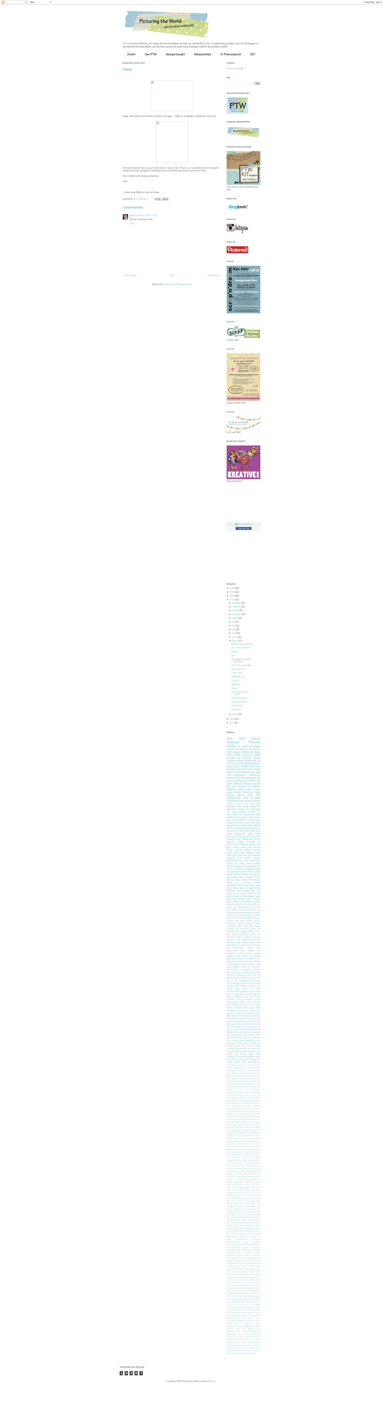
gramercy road (246, 994)
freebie (229, 1239)
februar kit (252, 893)
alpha (229, 1084)
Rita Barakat (248, 1174)
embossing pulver (235, 923)
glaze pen (230, 1100)
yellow (238, 1353)
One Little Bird (245, 1076)
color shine (240, 921)
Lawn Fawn (253, 789)
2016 (232, 588)
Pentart (239, 1078)
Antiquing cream (234, 953)
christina (243, 986)
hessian (248, 1252)
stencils (241, 1010)
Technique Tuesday (252, 918)
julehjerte (237, 1111)
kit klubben (254, 786)
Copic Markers (254, 825)
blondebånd (231, 1206)
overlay (252, 1005)
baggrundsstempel (245, 772)
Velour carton (244, 1187)
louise (257, 749)
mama (258, 1271)
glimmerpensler (255, 1244)
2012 (232, 719)
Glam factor (256, 1155)
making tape (231, 1116)
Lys (232, 1163)
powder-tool (251, 1299)
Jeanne (244, 847)
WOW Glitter (245, 1190)
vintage (257, 1348)
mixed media (233, 901)
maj (234, 629)
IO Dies (251, 1157)
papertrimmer (232, 951)
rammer (246, 1125)
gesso (248, 800)
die (259, 812)
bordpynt (247, 1206)
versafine (257, 1135)
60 (259, 1144)
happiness (230, 1252)
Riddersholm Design (251, 839)
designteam (232, 885)
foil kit (234, 1233)
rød (228, 1309)
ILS (254, 915)
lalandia (257, 1266)
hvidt (228, 1258)
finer (258, 1095)
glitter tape (248, 964)
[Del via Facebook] (164, 199)
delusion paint (247, 1220)
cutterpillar (230, 1092)
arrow (228, 1198)
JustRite (242, 812)
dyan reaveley (249, 1035)
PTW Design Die (248, 978)
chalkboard (231, 964)
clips (235, 899)
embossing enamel (240, 1038)
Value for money (233, 1187)
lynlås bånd (245, 1002)
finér (258, 942)
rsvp (248, 1307)
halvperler (231, 858)
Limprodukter (252, 1160)
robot (236, 1307)
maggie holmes (238, 877)
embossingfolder (254, 1092)
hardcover (240, 1252)
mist (229, 775)
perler (258, 1293)
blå (234, 893)
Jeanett (257, 1157)
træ (259, 1339)
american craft (233, 940)
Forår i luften (236, 673)
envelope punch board (235, 1095)
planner (236, 970)
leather (229, 1269)
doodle (252, 942)
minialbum (256, 967)
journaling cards (234, 926)
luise (228, 1271)
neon (238, 1119)
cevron (236, 986)
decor (238, 1220)
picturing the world (234, 912)
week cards (246, 1141)
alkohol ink (247, 1081)
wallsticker (238, 1350)
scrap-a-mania (249, 1008)
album (254, 1027)
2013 (232, 599)
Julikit (249, 904)
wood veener (254, 834)
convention (253, 1087)
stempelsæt (255, 1059)
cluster (258, 1212)
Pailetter (242, 1171)
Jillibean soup (235, 789)
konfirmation (239, 948)
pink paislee (243, 806)
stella (233, 1133)
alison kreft (230, 1195)
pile (258, 1051)
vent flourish (249, 1348)
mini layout (243, 1005)
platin (251, 1296)
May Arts (256, 1021)
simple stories (235, 795)
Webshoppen (202, 54)
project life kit (254, 866)
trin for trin (253, 1339)
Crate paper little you (234, 1152)
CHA (240, 915)
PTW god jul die (232, 1171)
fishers (229, 1097)
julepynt (247, 1043)
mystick (239, 1288)
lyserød (236, 967)
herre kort (231, 1105)
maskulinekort (255, 1274)
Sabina (230, 772)
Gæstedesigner (233, 872)
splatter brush (245, 1130)
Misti (233, 961)
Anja (258, 804)
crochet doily (233, 989)
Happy (234, 688)
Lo (236, 769)
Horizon (244, 1157)
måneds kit (244, 844)
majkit (258, 1114)
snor (240, 1315)
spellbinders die (232, 1320)
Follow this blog (243, 528)
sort (237, 931)
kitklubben (231, 806)
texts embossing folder (246, 1331)
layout (231, 746)
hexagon (257, 1252)
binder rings (255, 1203)
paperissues (256, 1290)
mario (233, 1274)
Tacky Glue (237, 855)
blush (241, 1206)
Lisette (256, 769)
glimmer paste (233, 994)
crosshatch (247, 1217)
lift (239, 1269)
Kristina (247, 1073)
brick (258, 1084)
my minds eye (245, 746)
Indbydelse (241, 975)
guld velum (240, 1040)
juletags (254, 1043)
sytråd (257, 853)
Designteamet (175, 54)
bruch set (236, 1209)
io (243, 1261)
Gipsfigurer (248, 1155)
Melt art (244, 1165)
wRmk (233, 1350)
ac (241, 1081)
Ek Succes (256, 1018)
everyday (252, 1038)
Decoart (245, 1152)
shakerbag (248, 1309)
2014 (232, 596)
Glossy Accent (233, 836)
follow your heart (244, 1233)
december (236, 603)
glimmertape (240, 834)
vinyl (253, 972)
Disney (234, 1070)
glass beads (255, 991)
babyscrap (241, 1201)
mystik (229, 970)
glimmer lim (238, 1100)
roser (251, 1054)
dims (236, 1092)
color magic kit (232, 1214)
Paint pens (231, 1078)
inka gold (231, 825)
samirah (232, 1309)
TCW (233, 1184)
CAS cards (236, 709)
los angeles (251, 1114)
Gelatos (231, 778)
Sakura (239, 1024)
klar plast (253, 1263)
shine (254, 1309)
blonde (250, 1084)
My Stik (253, 1168)
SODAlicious (233, 798)
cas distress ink (243, 1087)
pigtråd (246, 1296)
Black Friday (236, 1149)
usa (258, 951)
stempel (250, 853)
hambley (257, 1250)
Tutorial (257, 872)
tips (257, 1334)
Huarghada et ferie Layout (239, 693)
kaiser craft (255, 910)
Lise (228, 1163)
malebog (252, 1271)
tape (240, 1133)
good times (249, 1247)
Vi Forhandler (230, 54)
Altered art (231, 975)
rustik (258, 1307)
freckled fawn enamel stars (249, 1236)
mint (258, 948)
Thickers (254, 742)
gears (245, 1242)
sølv (254, 836)
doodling (230, 1225)
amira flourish (239, 1195)
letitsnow (235, 1269)
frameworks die (232, 1236)
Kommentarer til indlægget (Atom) (177, 284)
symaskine (246, 972)
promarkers (242, 1301)
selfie (258, 1008)
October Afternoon (250, 766)
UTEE (229, 983)
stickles (230, 869)
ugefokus (238, 1135)
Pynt (258, 1078)
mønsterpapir (231, 1119)
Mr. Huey (239, 863)
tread (231, 1339)
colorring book (243, 1214)
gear (233, 1040)
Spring (246, 1179)
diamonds (230, 1222)
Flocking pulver (239, 1155)
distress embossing (241, 1222)
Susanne (247, 755)
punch (247, 858)
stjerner (249, 877)
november (236, 607)
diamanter (256, 1220)
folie (228, 1040)
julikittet (230, 1046)
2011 (232, 723)
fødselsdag (249, 885)
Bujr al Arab (256, 1149)
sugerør (244, 931)
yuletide (243, 1353)
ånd (248, 1353)
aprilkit (247, 850)
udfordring (238, 869)
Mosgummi (231, 1024)
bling (245, 828)
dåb (235, 1225)
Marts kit (237, 978)
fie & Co (137, 199)
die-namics (253, 828)
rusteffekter (238, 1008)
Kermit (237, 1160)
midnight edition (242, 1116)
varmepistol (230, 1348)
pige (241, 1296)
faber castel (232, 910)
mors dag (252, 1116)
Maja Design (231, 1076)
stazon (229, 1133)
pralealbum (234, 1301)
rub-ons (253, 1307)
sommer (256, 901)
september (237, 614)
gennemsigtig (255, 1242)
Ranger (257, 980)
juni (234, 626)
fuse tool (243, 1097)
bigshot (246, 1203)
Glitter (257, 755)
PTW (258, 1168)
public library (251, 1301)
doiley (240, 885)
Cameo (230, 863)
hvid (239, 999)
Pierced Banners (249, 1078)
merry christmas (249, 1280)
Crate (253, 934)
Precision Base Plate (253, 1171)
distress (245, 942)
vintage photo (232, 1138)
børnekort (233, 1087)
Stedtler (229, 1182)
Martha (229, 1165)
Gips (239, 839)
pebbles (238, 1293)
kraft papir (248, 926)
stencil (239, 760)
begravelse (238, 1203)
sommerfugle (231, 1130)
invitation (246, 1108)
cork (258, 986)
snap (245, 1312)
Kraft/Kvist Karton (237, 1073)
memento (256, 899)
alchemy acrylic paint (253, 1193)
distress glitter (243, 1092)
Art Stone (247, 1065)
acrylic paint (246, 1027)
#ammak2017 (231, 1144)
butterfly (230, 1032)
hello (258, 997)
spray (241, 1059)
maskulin (256, 1002)
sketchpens (239, 1312)
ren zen (248, 1304)
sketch (232, 1312)
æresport (253, 1353)
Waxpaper (230, 1193)
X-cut (246, 804)
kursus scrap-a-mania (234, 1266)
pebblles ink (246, 1293)
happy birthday (247, 1103)
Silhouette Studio (233, 1081)
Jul (258, 760)
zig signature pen (252, 888)
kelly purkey (256, 1111)
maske (229, 814)
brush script (246, 1209)
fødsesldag (256, 1239)
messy (235, 1282)
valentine (243, 1345)
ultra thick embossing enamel (249, 1342)
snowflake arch (247, 1315)
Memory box (246, 749)
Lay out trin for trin (239, 702)
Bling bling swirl (246, 1149)
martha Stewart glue (243, 1274)
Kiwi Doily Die (253, 975)
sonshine (236, 1318)
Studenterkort (238, 1182)
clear (253, 1212)
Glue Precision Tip (234, 1157)
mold (243, 901)
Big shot (231, 786)
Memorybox (249, 814)
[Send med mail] (155, 199)
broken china (255, 1206)
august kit (239, 961)
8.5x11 (229, 1146)
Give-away (247, 1070)
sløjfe (243, 951)
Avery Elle (242, 904)
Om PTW (151, 54)
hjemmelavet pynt (244, 1105)
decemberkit (231, 1220)
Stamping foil (255, 1179)
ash (228, 1201)
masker (235, 888)
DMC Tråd (231, 1016)
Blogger (212, 1381)
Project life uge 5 (238, 698)
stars (247, 1059)
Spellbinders (243, 907)
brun (228, 1087)
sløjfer (257, 1057)
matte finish (242, 1277)
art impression (255, 1198)
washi (252, 844)
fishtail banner (244, 910)
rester (258, 1125)
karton (257, 820)
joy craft (251, 1261)
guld (258, 772)
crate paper (255, 823)
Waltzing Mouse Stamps (242, 983)
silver (258, 1309)
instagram (251, 1258)
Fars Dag (240, 1070)
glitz (254, 1100)
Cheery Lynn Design (250, 956)
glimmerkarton (247, 1100)
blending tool (249, 961)
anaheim (248, 1195)
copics (250, 1032)
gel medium (251, 1097)
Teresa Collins (234, 763)
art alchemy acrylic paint (241, 1198)
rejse (242, 1304)
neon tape (243, 1119)
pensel (254, 1051)
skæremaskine (249, 1057)
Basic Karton (255, 1065)
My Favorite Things (248, 758)
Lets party (243, 1160)
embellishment (248, 1225)
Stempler (242, 786)
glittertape (251, 778)
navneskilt (246, 1288)
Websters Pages (235, 842)
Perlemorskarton (246, 980)
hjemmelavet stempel (234, 1255)
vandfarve (256, 912)
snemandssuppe (232, 1315)
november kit (232, 929)
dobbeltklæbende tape (243, 874)
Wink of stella (251, 798)
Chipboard (231, 891)
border (257, 1029)
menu (240, 1280)
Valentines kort (237, 677)
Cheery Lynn (232, 823)
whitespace (252, 1062)
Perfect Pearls (247, 872)
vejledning (239, 1348)
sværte (250, 931)
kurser (229, 967)
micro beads (232, 1005)
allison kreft (256, 1081)
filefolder (235, 1231)
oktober (235, 610)
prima (229, 831)
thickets (250, 1133)
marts (235, 637)
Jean (132, 215)
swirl (237, 1133)
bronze (229, 1209)
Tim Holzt (250, 820)
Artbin (237, 1146)
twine (229, 855)
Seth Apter (239, 918)
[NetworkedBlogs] (243, 524)
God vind (235, 684)
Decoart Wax (246, 1068)
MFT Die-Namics (246, 1163)
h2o (240, 1103)
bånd (236, 1032)
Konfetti (230, 978)
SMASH (230, 828)
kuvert (245, 1266)
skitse (234, 972)
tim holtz (248, 769)
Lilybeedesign (248, 896)
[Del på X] (161, 199)
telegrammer (231, 1331)
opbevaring (252, 1119)
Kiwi (228, 1073)
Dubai (229, 1155)
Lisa (258, 1160)
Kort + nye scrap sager (241, 665)
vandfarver (256, 1345)
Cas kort (235, 680)
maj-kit (250, 948)
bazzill (229, 874)
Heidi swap (231, 959)
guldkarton (250, 1040)
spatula (257, 1318)
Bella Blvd (256, 1146)
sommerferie (232, 1010)
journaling (248, 999)
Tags (234, 831)
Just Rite (249, 1021)
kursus (257, 926)
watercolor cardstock (234, 1141)
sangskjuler (240, 1309)
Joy (259, 1070)
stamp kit (238, 1323)
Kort (229, 738)
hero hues (256, 1103)
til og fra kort (245, 1334)
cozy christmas (236, 1217)
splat (242, 888)
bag (247, 1201)
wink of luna (247, 1350)
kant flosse (246, 1263)
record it (235, 1304)
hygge (233, 1258)
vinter (228, 1350)
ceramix (230, 921)
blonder (241, 1029)
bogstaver (250, 1029)
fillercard (242, 1231)
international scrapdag (235, 1108)
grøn (239, 1250)
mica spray (242, 1282)
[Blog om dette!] (158, 199)
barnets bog (254, 940)
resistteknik (256, 1304)
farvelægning (232, 991)
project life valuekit (236, 1054)
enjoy (234, 1228)
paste (249, 901)
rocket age (242, 1307)
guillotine (235, 1103)
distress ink (247, 752)
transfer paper (251, 1337)
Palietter (231, 760)
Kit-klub (231, 769)
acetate (257, 983)
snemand (257, 1312)
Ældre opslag (213, 275)
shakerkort (231, 931)
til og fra (237, 1334)
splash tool (250, 1320)
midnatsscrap (240, 1048)
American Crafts (251, 792)
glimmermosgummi (233, 1244)
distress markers (253, 921)
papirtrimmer (231, 1293)
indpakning (256, 1105)
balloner (229, 1203)
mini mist (250, 1048)
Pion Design (242, 891)
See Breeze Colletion (248, 1176)
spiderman (242, 1320)
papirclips (244, 1122)
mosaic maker (245, 1285)
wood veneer (234, 792)
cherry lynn (242, 1032)
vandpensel (248, 1135)
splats (243, 853)
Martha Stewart (242, 783)
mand (229, 1274)
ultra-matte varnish (233, 1345)
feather (229, 1231)
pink (249, 1122)
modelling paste (235, 800)
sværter (257, 1326)
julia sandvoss (231, 1263)
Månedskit (255, 809)
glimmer (234, 820)
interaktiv (230, 1261)
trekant (236, 1339)
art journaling (243, 882)
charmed (244, 1212)
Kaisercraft (231, 937)
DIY (252, 54)
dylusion (256, 855)
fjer (237, 844)
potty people (242, 1299)
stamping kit (249, 1323)
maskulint (230, 1277)
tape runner (241, 1329)
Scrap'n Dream (235, 1176)
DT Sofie (239, 1016)
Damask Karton (250, 1016)
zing (256, 931)
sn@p (239, 972)
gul (253, 945)
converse (251, 1214)
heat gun (249, 997)
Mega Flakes (236, 1165)
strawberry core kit (233, 1326)
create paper (255, 1089)
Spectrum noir (249, 1024)
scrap (258, 1054)
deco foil (239, 964)
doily (251, 817)
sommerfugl (247, 912)
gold (255, 874)
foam (237, 1097)
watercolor (241, 1013)
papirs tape (246, 1051)
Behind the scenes (246, 1146)
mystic (258, 1116)
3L (254, 877)
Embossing (250, 760)
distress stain (241, 866)
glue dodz (234, 1247)
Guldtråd (254, 1070)
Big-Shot (250, 1013)
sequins (256, 783)
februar (235, 641)
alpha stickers (236, 1084)
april (234, 633)
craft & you (233, 1089)
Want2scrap (256, 1190)
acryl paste (236, 1027)
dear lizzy (247, 855)
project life (232, 749)
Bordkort (230, 956)
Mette (238, 755)
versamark (231, 1013)
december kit (253, 842)
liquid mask (245, 1269)
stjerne (258, 1323)
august (235, 618)
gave (248, 991)
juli (233, 622)
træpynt (247, 763)
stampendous (255, 1130)
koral (258, 1263)
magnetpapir (235, 1271)
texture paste (241, 825)
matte (236, 1277)
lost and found (255, 1269)
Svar (132, 223)
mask (246, 831)
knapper (229, 1114)
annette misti (255, 1195)
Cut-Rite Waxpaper (233, 1068)
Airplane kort (236, 705)
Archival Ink (243, 809)
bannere (244, 1084)
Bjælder (229, 1149)
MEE (236, 1163)
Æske (258, 972)
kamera (239, 1263)
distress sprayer (254, 1222)
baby (235, 1029)
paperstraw (236, 1122)
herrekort (230, 999)
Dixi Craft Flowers (254, 1152)
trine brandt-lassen (252, 1010)
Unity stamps (255, 1184)
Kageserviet (231, 1160)
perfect (253, 1293)
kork (252, 804)
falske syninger (250, 1095)
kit (259, 893)
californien (237, 1212)
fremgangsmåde (242, 1239)
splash (238, 1130)
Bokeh (257, 953)
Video (249, 863)
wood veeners (233, 896)
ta (233, 1329)
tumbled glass (232, 1342)
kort (233, 655)
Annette (231, 758)
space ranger (247, 1318)
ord (249, 1290)
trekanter (237, 1062)
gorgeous (257, 1247)
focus (228, 1233)
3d (241, 896)
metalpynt (231, 1048)
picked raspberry (233, 1296)
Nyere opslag (130, 275)
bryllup (257, 907)
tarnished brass (254, 1329)
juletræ (249, 1111)
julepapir (243, 1111)
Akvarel (230, 915)
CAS (235, 915)
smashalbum (232, 1059)
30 (256, 1144)
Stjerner (234, 652)
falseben (252, 1228)
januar (235, 714)
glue (228, 1247)
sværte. (251, 1326)
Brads (237, 956)
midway (250, 1282)
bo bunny (241, 893)
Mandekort (256, 1163)
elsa (240, 1225)
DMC (258, 1013)
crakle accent (245, 1089)
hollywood (246, 1255)
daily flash (256, 1217)
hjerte (229, 1043)
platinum (257, 1296)
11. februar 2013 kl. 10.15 (146, 215)
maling (257, 1046)
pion (253, 1122)
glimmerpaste (244, 1244)
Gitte (242, 738)
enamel (240, 831)
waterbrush (256, 1138)
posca (235, 1299)
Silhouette (251, 812)
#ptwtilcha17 (241, 1144)
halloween (238, 997)
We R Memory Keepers (248, 937)
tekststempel (232, 861)
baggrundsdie (255, 1201)
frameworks (256, 1233)
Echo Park (238, 814)
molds (236, 853)
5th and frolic (238, 1065)
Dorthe (257, 869)
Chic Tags (232, 812)
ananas (230, 986)
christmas (252, 986)
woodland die (255, 1141)
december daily (233, 942)
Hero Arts (254, 795)
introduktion (238, 1261)
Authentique (244, 934)
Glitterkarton (240, 1021)
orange (244, 1290)
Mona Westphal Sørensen (240, 1168)
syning (229, 1062)
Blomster (240, 778)
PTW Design (254, 880)
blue (237, 1206)
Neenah (238, 850)
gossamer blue (244, 945)
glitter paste (232, 945)
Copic (252, 831)
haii (252, 1250)
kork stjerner (247, 1046)
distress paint (236, 1035)
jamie (246, 1261)
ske (228, 1312)
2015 (232, 592)
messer (229, 1282)
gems (258, 1097)
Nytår (238, 1076)
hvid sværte (255, 1255)
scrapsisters (231, 1127)
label (252, 1266)
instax (258, 1258)
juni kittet (256, 964)
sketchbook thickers (243, 1127)
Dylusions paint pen (242, 1018)
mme (240, 858)
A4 (233, 1146)
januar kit (253, 1108)
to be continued (239, 1337)
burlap (257, 961)
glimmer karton (253, 923)
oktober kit (244, 929)
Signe (257, 746)
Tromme (247, 1184)
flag (233, 1097)
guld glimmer (246, 1250)
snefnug (250, 1312)
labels (244, 1114)
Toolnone (239, 1184)
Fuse (232, 1021)
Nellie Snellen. (241, 880)
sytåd (228, 1329)
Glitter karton (244, 823)
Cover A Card (234, 804)
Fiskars (236, 847)
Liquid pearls (245, 836)
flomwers (257, 1231)
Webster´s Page (240, 1193)
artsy (251, 907)
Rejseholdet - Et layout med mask (241, 660)
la (249, 1266)
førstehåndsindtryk (233, 1242)
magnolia (244, 1271)
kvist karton (237, 1114)
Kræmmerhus (255, 1073)
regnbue (253, 1125)
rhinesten (230, 1307)
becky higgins (240, 817)
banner (257, 882)
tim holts (253, 1334)
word (234, 1353)
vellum (252, 780)
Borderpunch (254, 861)
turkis (244, 1062)
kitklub (242, 820)
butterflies (230, 1212)
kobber (237, 1046)
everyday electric (243, 1228)
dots (251, 989)
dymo (258, 989)
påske (234, 1125)
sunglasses (245, 1326)
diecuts (244, 989)
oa (233, 1290)
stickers (256, 858)
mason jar (245, 967)
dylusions (231, 844)
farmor (258, 1228)
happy (257, 1040)
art (232, 1198)
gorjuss (229, 1250)
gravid (234, 1250)
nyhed (229, 1290)
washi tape (243, 861)
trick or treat (244, 1339)
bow (255, 1084)
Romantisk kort (238, 669)
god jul (241, 1247)
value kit (249, 1345)
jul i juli (257, 1261)
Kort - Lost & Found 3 (240, 648)
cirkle (249, 1212)
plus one (230, 1299)
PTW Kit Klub (255, 1076)
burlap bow (256, 1209)
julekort (256, 800)
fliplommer (249, 1231)
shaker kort (255, 929)
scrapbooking (246, 970)
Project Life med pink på (242, 644)
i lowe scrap (242, 1258)
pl (259, 828)
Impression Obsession (247, 775)
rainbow (240, 1125)
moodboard (235, 1285)
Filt (232, 1155)
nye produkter (255, 1288)
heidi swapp (233, 752)
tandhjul (251, 951)
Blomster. (248, 953)
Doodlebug (247, 915)
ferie (258, 1038)
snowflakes (256, 1127)
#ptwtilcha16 (232, 904)
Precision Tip (231, 1174)
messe (258, 1280)
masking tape (239, 780)
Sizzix (229, 882)
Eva (228, 1021)
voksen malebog (245, 1138)
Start (131, 54)
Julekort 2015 (243, 959)
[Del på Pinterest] (167, 199)
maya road (250, 1277)
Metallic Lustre (252, 1165)
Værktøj (234, 1190)
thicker (245, 1133)
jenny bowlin (237, 1043)
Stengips (238, 828)
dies (241, 769)
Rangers (240, 1174)
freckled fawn (244, 899)
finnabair (241, 991)
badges (244, 940)
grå (254, 994)
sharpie (239, 1057)
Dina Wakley (248, 869)
